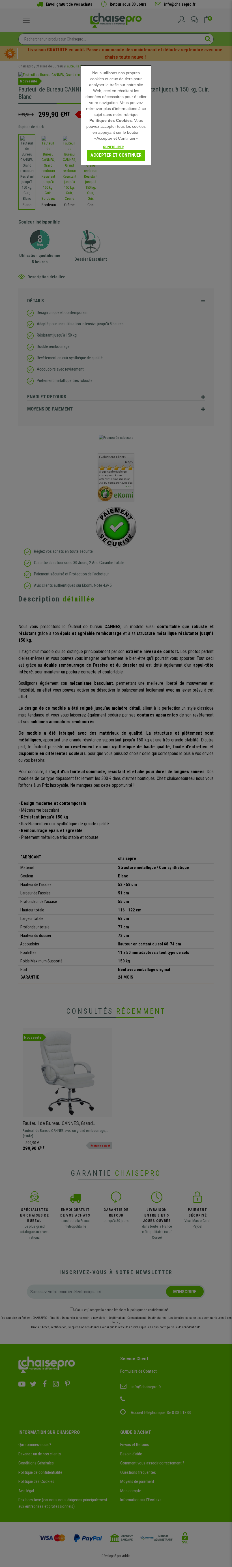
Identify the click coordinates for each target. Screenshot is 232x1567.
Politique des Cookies (110, 120)
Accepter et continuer (116, 155)
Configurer (113, 147)
